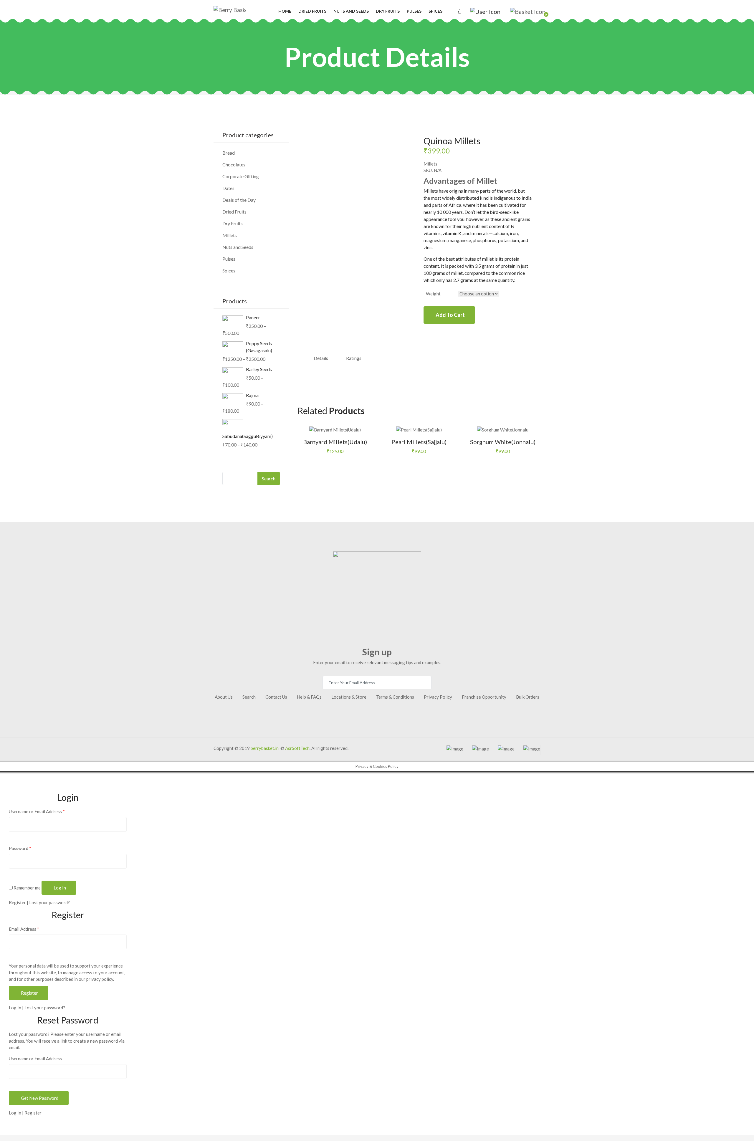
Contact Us (276, 697)
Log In (15, 1007)
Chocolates (233, 164)
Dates (228, 188)
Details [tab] (321, 358)
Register (17, 902)
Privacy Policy (438, 697)
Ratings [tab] (353, 358)
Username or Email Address (37, 811)
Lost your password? (49, 902)
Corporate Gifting (240, 176)
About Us (224, 697)
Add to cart (450, 315)
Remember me (27, 887)
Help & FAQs (309, 697)
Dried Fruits (312, 11)
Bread (228, 153)
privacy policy (99, 979)
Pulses (414, 11)
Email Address (24, 929)
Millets (430, 163)
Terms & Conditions (395, 697)
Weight (433, 293)
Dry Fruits (388, 11)
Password (20, 848)
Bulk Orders (527, 697)
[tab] (321, 358)
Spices (435, 11)
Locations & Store (348, 697)
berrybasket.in (265, 748)
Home (284, 11)
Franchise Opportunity (484, 697)
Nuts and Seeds (351, 11)
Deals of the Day (239, 200)
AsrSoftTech (297, 748)
